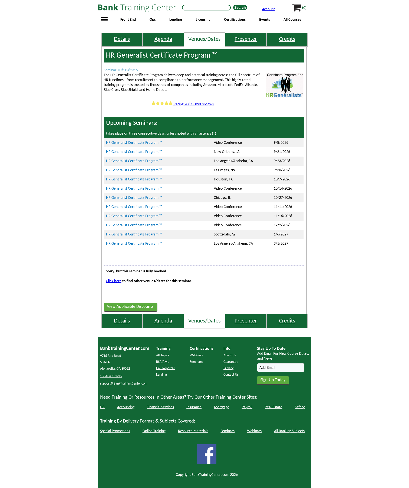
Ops (153, 20)
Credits (287, 39)
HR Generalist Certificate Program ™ (134, 143)
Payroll (247, 407)
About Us (229, 355)
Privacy (228, 368)
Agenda (163, 39)
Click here (113, 281)
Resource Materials (193, 431)
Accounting (125, 407)
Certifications (235, 20)
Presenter (246, 39)
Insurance (194, 407)
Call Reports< (165, 368)
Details (122, 39)
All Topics (162, 355)
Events (264, 20)
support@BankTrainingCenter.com (123, 383)
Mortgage (221, 407)
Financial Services (160, 407)
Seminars (196, 362)
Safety (300, 407)
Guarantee (230, 362)
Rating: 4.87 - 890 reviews (193, 104)
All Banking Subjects (289, 431)
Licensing (203, 20)
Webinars (196, 355)
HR (102, 407)
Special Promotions (115, 431)
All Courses (292, 20)
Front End (128, 20)
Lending (175, 20)
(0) (304, 8)
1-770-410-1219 (111, 376)
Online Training (154, 431)
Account (268, 9)
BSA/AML (162, 362)
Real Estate (273, 407)
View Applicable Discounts (130, 307)
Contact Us (230, 374)
